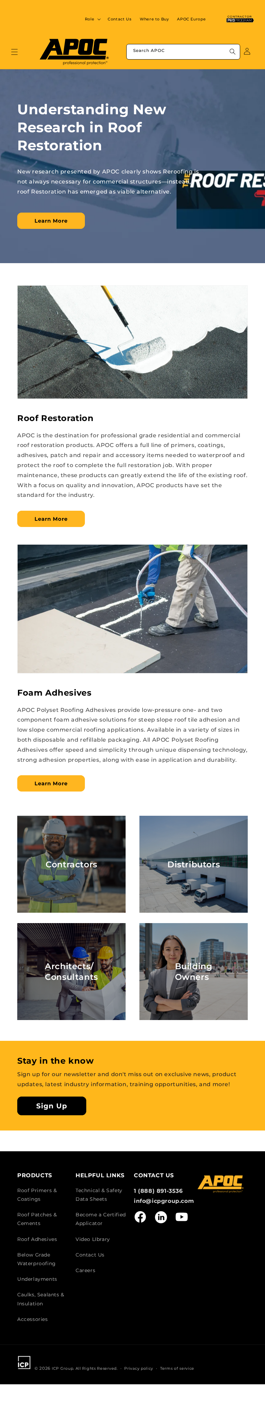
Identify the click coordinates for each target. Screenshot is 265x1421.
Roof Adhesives (37, 1239)
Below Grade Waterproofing (36, 1259)
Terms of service (177, 1368)
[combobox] (183, 52)
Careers (85, 1270)
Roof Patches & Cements (37, 1219)
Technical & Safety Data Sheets (99, 1194)
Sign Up (51, 1106)
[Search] (232, 51)
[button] (92, 19)
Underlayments (37, 1279)
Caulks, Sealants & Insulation (40, 1299)
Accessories (32, 1319)
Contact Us (90, 1255)
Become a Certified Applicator (101, 1219)
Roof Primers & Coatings (37, 1194)
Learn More (51, 220)
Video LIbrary (93, 1239)
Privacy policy (138, 1368)
